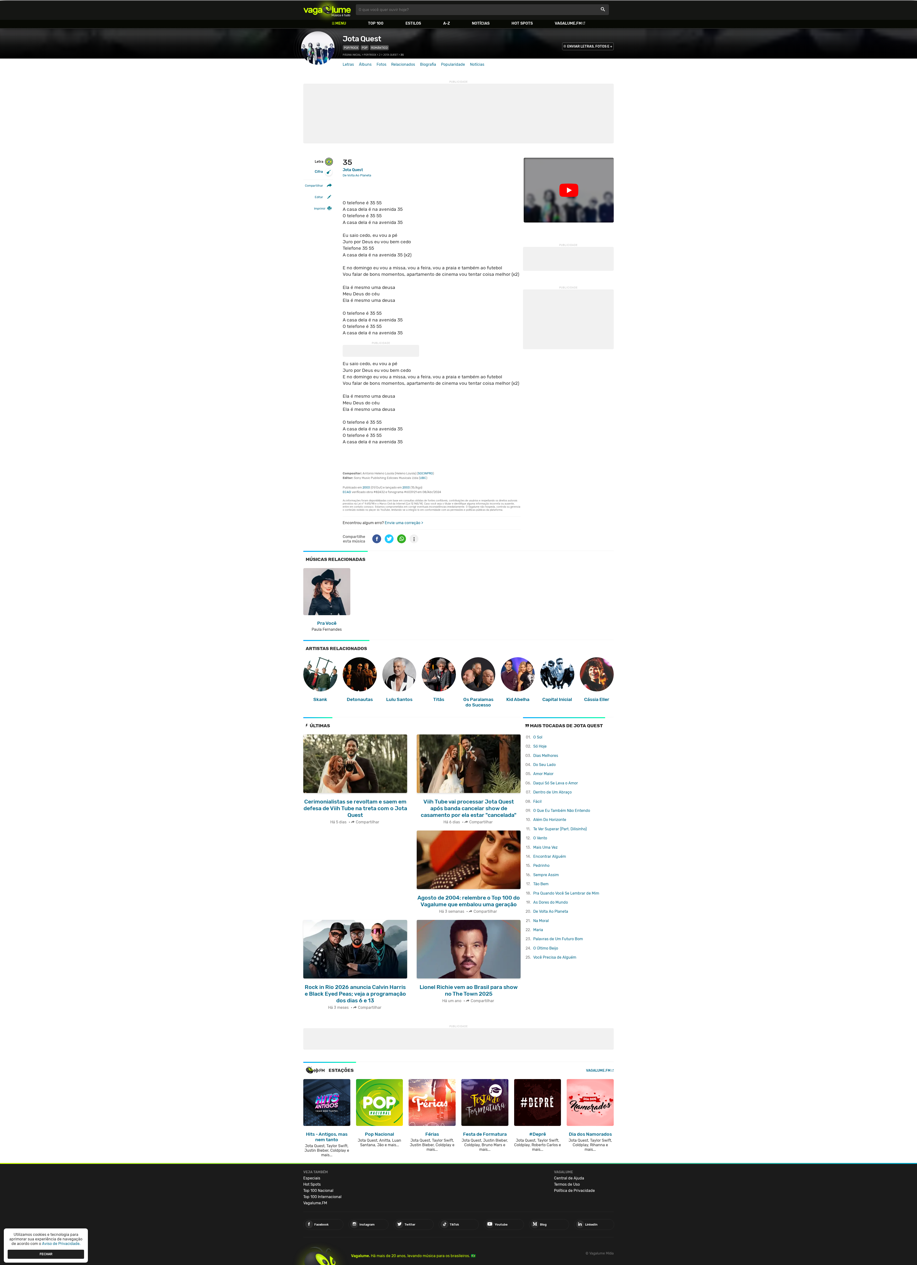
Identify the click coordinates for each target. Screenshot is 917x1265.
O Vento (540, 838)
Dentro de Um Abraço (552, 792)
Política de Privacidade (574, 1190)
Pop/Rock (351, 47)
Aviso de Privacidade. (61, 1243)
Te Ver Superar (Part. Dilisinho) (560, 829)
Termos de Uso (567, 1184)
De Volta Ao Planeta (550, 911)
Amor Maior (543, 773)
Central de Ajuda (569, 1178)
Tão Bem (541, 884)
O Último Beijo (545, 948)
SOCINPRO (425, 473)
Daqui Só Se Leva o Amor (555, 783)
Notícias (481, 23)
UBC (423, 478)
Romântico (379, 47)
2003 (366, 487)
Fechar (46, 1254)
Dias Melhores (545, 755)
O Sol (537, 737)
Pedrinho (541, 865)
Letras (348, 64)
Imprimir (319, 208)
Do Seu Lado (544, 764)
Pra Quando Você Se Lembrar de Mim (566, 893)
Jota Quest (362, 38)
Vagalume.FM (568, 23)
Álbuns (365, 64)
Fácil (537, 801)
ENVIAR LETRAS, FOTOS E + (589, 46)
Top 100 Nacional (318, 1190)
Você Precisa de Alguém (554, 957)
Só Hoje (540, 746)
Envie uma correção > (404, 523)
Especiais (311, 1178)
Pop (365, 47)
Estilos (413, 23)
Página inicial (352, 54)
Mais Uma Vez (545, 847)
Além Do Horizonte (549, 819)
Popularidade (453, 64)
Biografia (428, 64)
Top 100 (376, 23)
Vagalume (327, 10)
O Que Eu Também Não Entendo (561, 810)
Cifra (319, 172)
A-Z (446, 23)
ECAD (347, 492)
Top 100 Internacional (322, 1196)
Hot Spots (522, 23)
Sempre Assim (546, 875)
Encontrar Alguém (549, 856)
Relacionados (403, 64)
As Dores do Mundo (550, 902)
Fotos (381, 64)
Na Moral (541, 920)
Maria (538, 930)
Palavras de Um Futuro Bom (558, 939)
